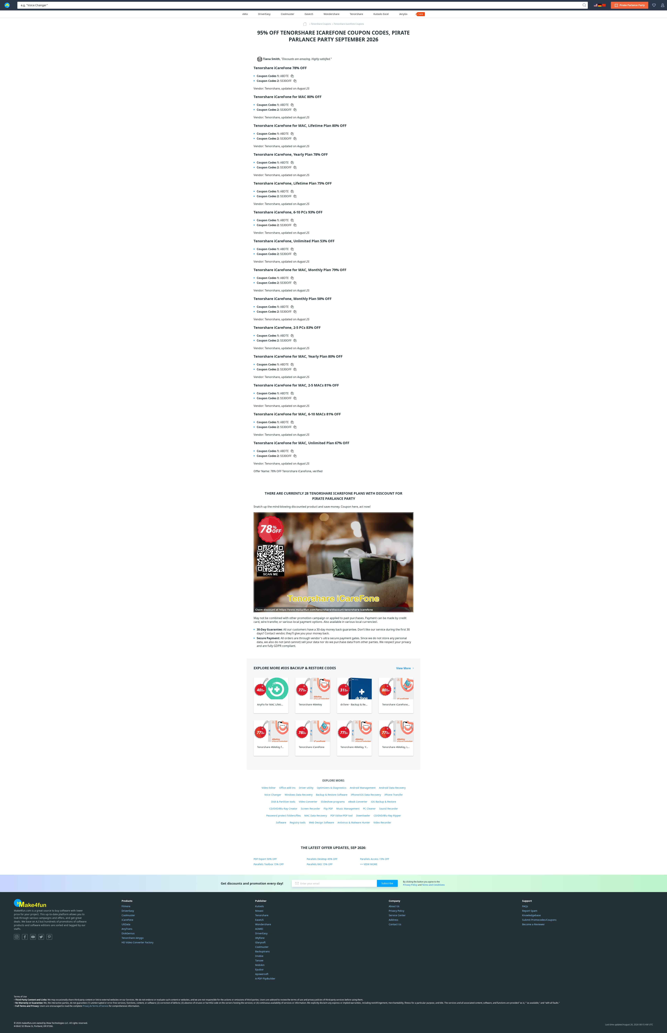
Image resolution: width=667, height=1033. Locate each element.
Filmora (126, 906)
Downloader (363, 815)
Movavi (259, 910)
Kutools (259, 906)
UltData (126, 924)
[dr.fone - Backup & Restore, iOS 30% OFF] (354, 688)
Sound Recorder (388, 808)
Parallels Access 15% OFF (374, 859)
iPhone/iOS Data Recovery (366, 794)
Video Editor (269, 787)
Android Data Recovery (392, 787)
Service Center (397, 915)
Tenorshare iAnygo (132, 938)
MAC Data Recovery (315, 815)
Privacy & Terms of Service (95, 1005)
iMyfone (260, 938)
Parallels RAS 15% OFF (319, 864)
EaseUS (309, 14)
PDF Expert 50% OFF (265, 859)
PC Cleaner (369, 808)
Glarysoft (260, 942)
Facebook (25, 937)
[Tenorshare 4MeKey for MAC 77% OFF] (271, 731)
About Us (394, 906)
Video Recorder (382, 822)
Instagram (16, 937)
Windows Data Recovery (298, 794)
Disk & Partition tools (283, 801)
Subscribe (387, 883)
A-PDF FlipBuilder (265, 978)
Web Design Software (321, 822)
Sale (420, 14)
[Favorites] (654, 5)
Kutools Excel (381, 14)
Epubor (259, 969)
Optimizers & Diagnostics (331, 787)
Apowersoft (261, 974)
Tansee (259, 960)
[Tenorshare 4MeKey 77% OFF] (312, 688)
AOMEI (259, 928)
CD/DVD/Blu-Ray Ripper (387, 815)
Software (281, 822)
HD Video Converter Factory (137, 942)
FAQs (525, 906)
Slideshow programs (333, 801)
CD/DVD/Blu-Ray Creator (283, 808)
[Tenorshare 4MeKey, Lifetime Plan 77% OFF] (396, 731)
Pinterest (49, 937)
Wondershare (331, 14)
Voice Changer (272, 794)
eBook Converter (357, 801)
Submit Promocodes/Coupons (539, 919)
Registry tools (298, 822)
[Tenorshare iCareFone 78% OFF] (312, 731)
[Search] (584, 5)
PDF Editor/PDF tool (341, 815)
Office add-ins (287, 787)
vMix (245, 14)
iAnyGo (403, 14)
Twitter (41, 937)
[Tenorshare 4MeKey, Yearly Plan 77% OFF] (354, 731)
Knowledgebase (531, 915)
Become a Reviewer (533, 924)
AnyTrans (127, 928)
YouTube (33, 937)
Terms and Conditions (433, 884)
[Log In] (662, 5)
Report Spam (529, 910)
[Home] (306, 24)
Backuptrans (262, 951)
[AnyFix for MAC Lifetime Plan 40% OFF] (271, 688)
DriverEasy (264, 14)
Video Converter (308, 801)
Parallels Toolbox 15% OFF (269, 864)
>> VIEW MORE (368, 864)
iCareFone (127, 919)
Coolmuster (287, 14)
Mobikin (260, 965)
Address (393, 919)
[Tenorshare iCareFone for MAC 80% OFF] (396, 688)
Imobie (259, 956)
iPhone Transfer (393, 794)
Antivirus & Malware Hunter (353, 822)
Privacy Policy (410, 884)
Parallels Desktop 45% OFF (322, 859)
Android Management (363, 787)
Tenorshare (356, 14)
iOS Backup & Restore (383, 801)
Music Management (348, 808)
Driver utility (306, 787)
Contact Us (395, 924)
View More (403, 668)
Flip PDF (328, 808)
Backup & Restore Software (331, 794)
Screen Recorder (310, 808)
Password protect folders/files (283, 815)
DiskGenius (128, 933)
